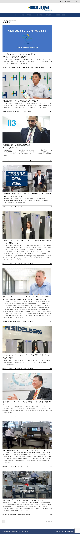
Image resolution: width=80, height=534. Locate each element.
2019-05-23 (5, 466)
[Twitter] (60, 1)
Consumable (23, 111)
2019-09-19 (5, 160)
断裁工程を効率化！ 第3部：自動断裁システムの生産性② (22, 500)
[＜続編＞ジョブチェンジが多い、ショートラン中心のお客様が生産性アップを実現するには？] (27, 238)
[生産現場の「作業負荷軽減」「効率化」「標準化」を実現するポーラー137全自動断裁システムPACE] (27, 191)
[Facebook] (62, 1)
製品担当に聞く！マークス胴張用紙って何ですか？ (20, 101)
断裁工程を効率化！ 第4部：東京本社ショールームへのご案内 (24, 450)
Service (22, 416)
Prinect (30, 67)
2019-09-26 (5, 111)
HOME (16, 15)
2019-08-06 (5, 206)
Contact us (57, 531)
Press (28, 160)
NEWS (22, 15)
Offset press (23, 160)
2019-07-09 (5, 263)
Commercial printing (16, 67)
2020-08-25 (5, 67)
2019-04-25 (5, 514)
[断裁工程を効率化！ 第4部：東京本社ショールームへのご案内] (27, 448)
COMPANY (39, 15)
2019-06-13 (5, 368)
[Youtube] (65, 1)
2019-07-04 (5, 321)
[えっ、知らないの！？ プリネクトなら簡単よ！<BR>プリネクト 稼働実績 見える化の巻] (27, 52)
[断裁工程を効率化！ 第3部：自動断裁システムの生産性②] (27, 498)
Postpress (23, 206)
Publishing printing (36, 67)
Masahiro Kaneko (12, 111)
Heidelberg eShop (60, 15)
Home (3, 20)
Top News (42, 67)
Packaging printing (25, 67)
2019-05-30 (5, 416)
